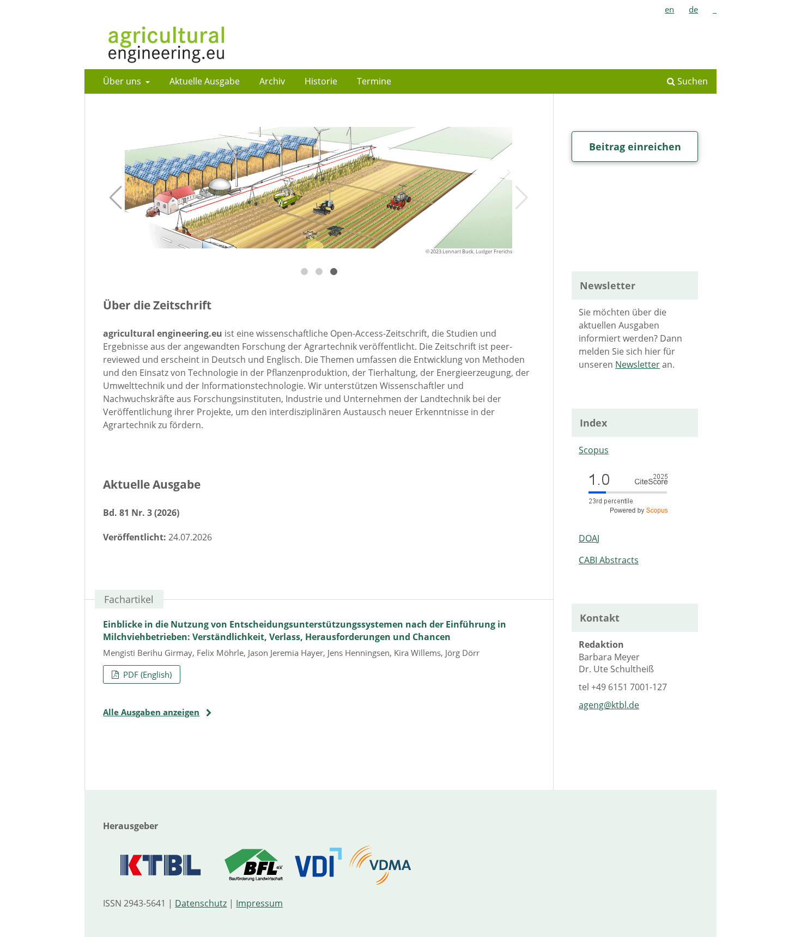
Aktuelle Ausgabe (204, 81)
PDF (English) (146, 674)
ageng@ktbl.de (609, 705)
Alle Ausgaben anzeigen (151, 712)
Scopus (594, 450)
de (693, 9)
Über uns (123, 81)
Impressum (259, 903)
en (669, 9)
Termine (374, 81)
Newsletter (637, 364)
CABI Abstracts (609, 560)
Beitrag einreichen (635, 146)
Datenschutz (201, 903)
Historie (321, 81)
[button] (115, 198)
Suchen (691, 81)
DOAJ (589, 538)
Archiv (272, 81)
